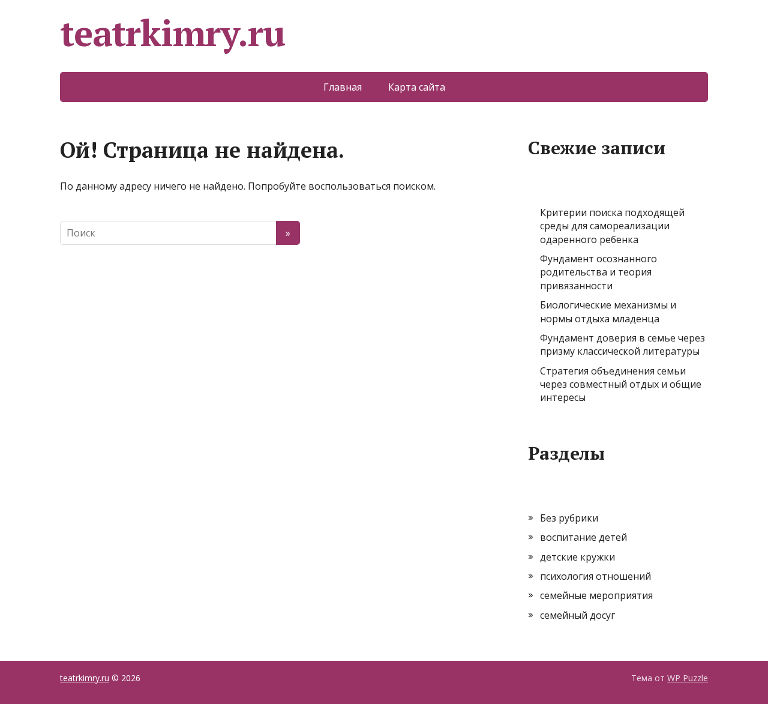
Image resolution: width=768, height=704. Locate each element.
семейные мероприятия (596, 595)
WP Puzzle (687, 678)
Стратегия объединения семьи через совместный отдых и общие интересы (620, 384)
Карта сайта (416, 87)
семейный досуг (577, 615)
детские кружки (577, 557)
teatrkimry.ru (172, 33)
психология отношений (595, 576)
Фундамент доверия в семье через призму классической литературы (622, 344)
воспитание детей (583, 537)
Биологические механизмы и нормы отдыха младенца (608, 311)
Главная (342, 87)
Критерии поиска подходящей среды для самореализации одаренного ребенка (612, 226)
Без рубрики (569, 518)
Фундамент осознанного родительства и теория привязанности (598, 272)
